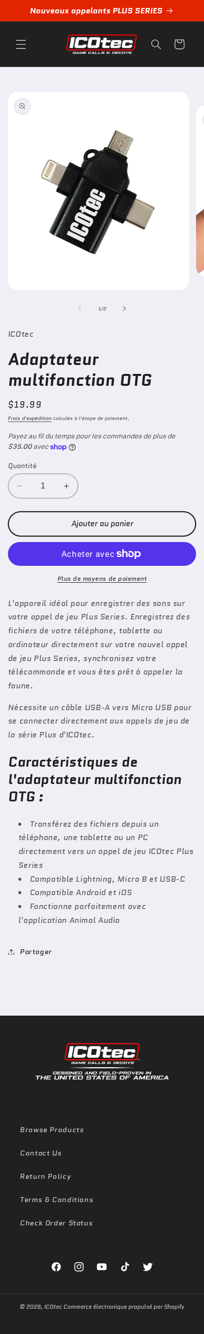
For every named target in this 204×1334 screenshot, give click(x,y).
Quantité (22, 466)
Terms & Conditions (56, 1199)
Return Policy (45, 1176)
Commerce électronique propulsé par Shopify (123, 1307)
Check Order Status (56, 1222)
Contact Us (40, 1153)
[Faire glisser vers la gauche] (80, 308)
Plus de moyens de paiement (102, 578)
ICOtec (53, 1307)
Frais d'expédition (29, 418)
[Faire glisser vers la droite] (124, 308)
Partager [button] (36, 951)
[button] (20, 44)
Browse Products (52, 1129)
